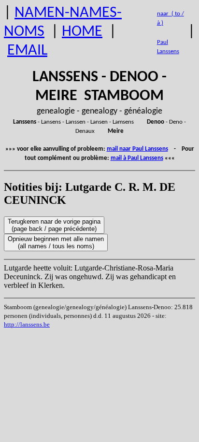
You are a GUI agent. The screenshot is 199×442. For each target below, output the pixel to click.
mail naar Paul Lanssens (137, 149)
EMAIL (27, 50)
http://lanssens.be (27, 324)
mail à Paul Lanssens (137, 158)
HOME (82, 32)
